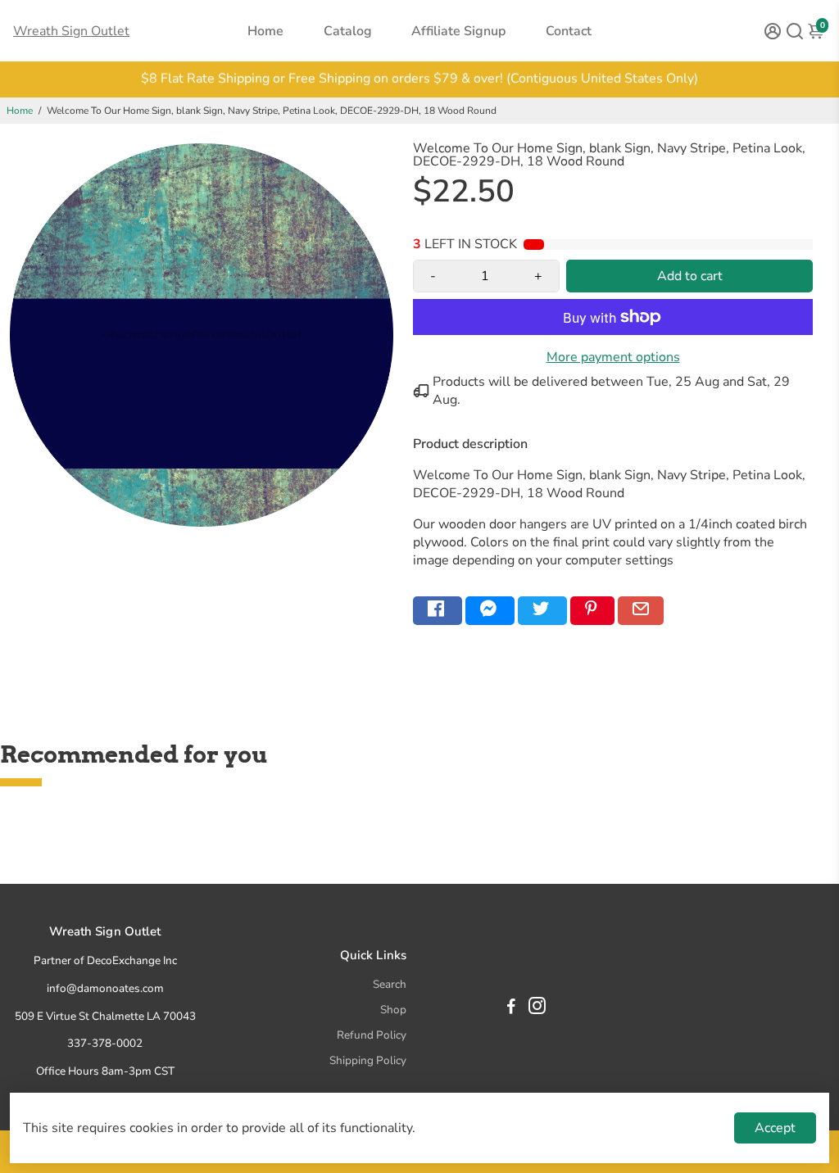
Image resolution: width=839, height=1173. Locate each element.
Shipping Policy (367, 1060)
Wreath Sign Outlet (71, 31)
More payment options (613, 357)
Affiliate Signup (458, 31)
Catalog (348, 31)
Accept (775, 1128)
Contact (569, 31)
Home (265, 31)
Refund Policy (371, 1035)
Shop (393, 1009)
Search (389, 984)
